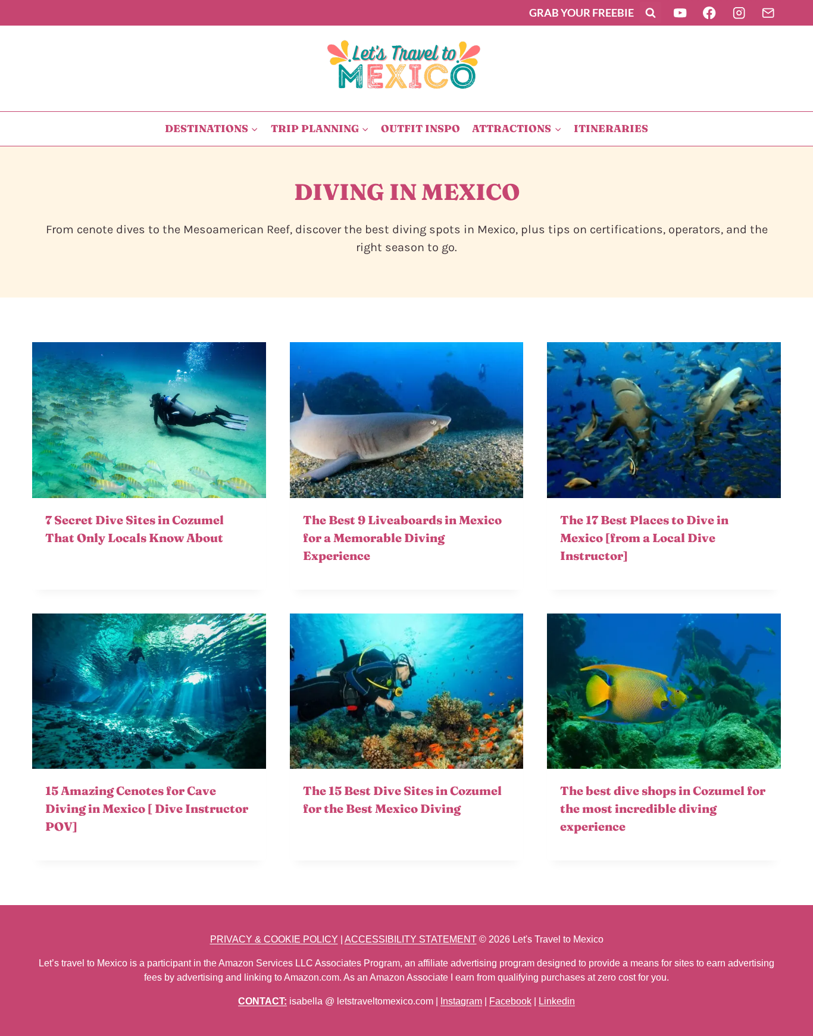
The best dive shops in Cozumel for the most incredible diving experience (662, 808)
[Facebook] (710, 13)
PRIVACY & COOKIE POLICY (274, 939)
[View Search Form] (650, 12)
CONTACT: (262, 1001)
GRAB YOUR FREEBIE (581, 12)
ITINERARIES (611, 128)
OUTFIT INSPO (420, 128)
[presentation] (149, 420)
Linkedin (557, 1001)
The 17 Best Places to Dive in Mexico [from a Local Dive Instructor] (644, 537)
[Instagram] (739, 13)
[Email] (768, 13)
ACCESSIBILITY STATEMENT (411, 939)
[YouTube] (680, 13)
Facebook (510, 1001)
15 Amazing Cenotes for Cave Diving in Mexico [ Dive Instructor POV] (146, 808)
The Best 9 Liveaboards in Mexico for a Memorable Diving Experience (402, 537)
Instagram (461, 1001)
